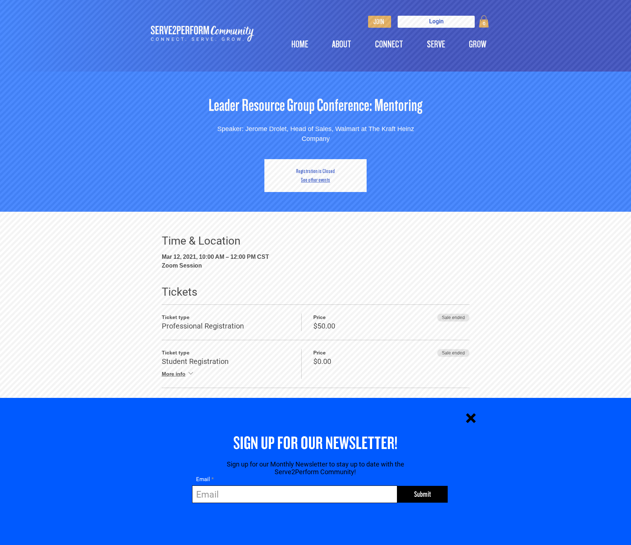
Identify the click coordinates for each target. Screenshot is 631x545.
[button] (471, 418)
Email (203, 479)
